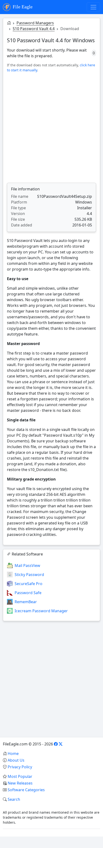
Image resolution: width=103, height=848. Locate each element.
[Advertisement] (51, 127)
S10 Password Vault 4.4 (34, 28)
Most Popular (20, 776)
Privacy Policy (20, 766)
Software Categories (26, 789)
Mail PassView (27, 565)
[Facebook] (56, 744)
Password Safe (28, 592)
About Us (16, 760)
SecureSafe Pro (28, 583)
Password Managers (35, 23)
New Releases (20, 783)
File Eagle (22, 6)
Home (13, 753)
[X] (61, 744)
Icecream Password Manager (41, 610)
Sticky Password (29, 574)
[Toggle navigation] (93, 7)
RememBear (26, 601)
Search (14, 799)
